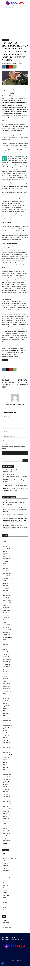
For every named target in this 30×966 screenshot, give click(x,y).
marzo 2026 (6, 541)
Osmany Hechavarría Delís (9, 525)
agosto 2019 (6, 698)
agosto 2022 (6, 610)
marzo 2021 (6, 652)
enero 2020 (6, 686)
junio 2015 (5, 816)
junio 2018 (5, 733)
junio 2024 (5, 568)
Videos (4, 907)
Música (4, 880)
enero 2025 (6, 556)
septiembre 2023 (7, 578)
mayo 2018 (6, 735)
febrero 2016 (6, 796)
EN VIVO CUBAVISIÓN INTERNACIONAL (17, 515)
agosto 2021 (6, 639)
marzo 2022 (6, 622)
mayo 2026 (6, 539)
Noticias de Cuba (10, 7)
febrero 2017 (6, 767)
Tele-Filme (5, 900)
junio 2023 (5, 585)
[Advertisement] (15, 23)
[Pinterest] (11, 67)
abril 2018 (5, 737)
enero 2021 (6, 656)
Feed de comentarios (8, 925)
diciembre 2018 (7, 718)
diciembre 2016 (7, 772)
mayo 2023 (6, 588)
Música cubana (7, 883)
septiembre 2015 (7, 809)
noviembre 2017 (7, 750)
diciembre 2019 (7, 688)
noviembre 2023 (7, 573)
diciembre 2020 (7, 659)
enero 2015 (6, 828)
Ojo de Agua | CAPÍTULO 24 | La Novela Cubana (15, 485)
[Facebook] (3, 67)
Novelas (5, 888)
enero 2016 (6, 799)
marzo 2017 (6, 764)
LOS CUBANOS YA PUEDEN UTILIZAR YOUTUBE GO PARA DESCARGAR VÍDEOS (22, 381)
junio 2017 (5, 762)
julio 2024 (5, 566)
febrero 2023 (6, 595)
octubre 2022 (6, 605)
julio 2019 (5, 701)
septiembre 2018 (7, 725)
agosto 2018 (6, 728)
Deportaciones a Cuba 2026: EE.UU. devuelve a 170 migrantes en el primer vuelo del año (15, 502)
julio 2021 (5, 642)
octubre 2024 (6, 561)
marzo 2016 (6, 794)
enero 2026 (6, 546)
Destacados (6, 865)
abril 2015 (5, 821)
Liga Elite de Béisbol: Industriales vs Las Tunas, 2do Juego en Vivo (15, 470)
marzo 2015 (6, 823)
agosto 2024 (6, 563)
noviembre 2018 (7, 720)
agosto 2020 (6, 669)
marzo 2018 (6, 740)
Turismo (5, 902)
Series (4, 897)
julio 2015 (5, 813)
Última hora (6, 905)
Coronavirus (6, 856)
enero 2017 (6, 769)
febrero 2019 (6, 713)
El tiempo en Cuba (7, 870)
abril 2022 (5, 620)
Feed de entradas (7, 922)
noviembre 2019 (7, 691)
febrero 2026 (6, 544)
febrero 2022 (6, 625)
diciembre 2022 (7, 600)
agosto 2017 (6, 757)
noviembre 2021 (7, 632)
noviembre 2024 (7, 558)
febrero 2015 (6, 826)
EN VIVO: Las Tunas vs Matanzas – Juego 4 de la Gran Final (15, 480)
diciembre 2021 (7, 630)
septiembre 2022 (7, 607)
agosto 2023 (6, 580)
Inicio (3, 7)
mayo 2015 (6, 818)
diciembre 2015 (7, 801)
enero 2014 (6, 843)
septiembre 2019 (7, 696)
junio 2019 (5, 703)
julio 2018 (5, 730)
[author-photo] (15, 402)
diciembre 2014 (7, 831)
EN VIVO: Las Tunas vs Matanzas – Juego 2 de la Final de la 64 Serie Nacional (15, 489)
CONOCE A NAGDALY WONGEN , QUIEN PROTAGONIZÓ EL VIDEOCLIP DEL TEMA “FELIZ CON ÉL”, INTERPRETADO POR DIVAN (15, 520)
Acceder (5, 920)
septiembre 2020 (7, 666)
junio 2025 (5, 551)
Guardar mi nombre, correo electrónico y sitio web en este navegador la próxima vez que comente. (15, 446)
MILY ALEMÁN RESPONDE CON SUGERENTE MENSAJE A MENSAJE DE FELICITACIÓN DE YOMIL (8, 383)
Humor (4, 875)
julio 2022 (5, 612)
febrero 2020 (6, 683)
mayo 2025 (6, 553)
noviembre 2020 (7, 661)
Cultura (4, 861)
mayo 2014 (6, 838)
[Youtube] (20, 952)
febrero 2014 (6, 840)
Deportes (5, 863)
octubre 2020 (6, 664)
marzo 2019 (6, 710)
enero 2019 (6, 715)
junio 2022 (5, 615)
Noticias (11, 360)
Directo (5, 868)
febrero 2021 (6, 654)
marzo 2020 (6, 681)
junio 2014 (5, 836)
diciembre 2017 (7, 747)
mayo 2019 (6, 706)
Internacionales (7, 878)
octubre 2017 (6, 752)
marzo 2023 (6, 593)
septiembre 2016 (7, 779)
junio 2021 (5, 644)
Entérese (5, 873)
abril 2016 (5, 791)
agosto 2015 (6, 811)
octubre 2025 (6, 549)
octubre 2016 (6, 777)
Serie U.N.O (6, 895)
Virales (4, 910)
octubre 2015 (6, 806)
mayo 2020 (6, 676)
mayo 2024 (6, 571)
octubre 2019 (6, 693)
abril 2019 (5, 708)
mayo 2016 (6, 789)
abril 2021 (5, 649)
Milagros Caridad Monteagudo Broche (12, 508)
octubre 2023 (6, 576)
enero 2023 (6, 598)
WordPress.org (7, 927)
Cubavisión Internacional (9, 858)
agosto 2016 (6, 782)
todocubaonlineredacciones (11, 63)
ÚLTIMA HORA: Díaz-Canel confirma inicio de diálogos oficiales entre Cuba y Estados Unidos (15, 475)
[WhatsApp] (14, 67)
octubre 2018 (6, 723)
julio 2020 (5, 671)
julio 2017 (5, 759)
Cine (4, 853)
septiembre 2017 (7, 755)
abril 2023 (5, 590)
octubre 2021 (6, 634)
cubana (22, 156)
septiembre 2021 (7, 637)
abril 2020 (5, 679)
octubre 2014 (6, 833)
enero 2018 (6, 745)
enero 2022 (6, 627)
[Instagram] (12, 952)
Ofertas (5, 890)
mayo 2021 (6, 647)
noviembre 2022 (7, 603)
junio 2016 (5, 786)
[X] (7, 67)
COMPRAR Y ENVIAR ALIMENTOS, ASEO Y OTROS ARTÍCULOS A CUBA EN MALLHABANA (15, 527)
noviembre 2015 (7, 804)
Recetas (5, 892)
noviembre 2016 (7, 774)
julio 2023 (5, 583)
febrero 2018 (6, 742)
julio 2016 (5, 784)
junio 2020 (5, 674)
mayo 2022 (6, 617)
